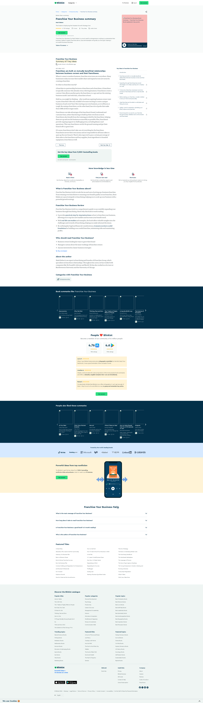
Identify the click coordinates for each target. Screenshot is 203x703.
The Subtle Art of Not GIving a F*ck (63, 627)
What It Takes (121, 574)
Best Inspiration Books (121, 622)
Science (87, 613)
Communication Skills (90, 624)
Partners (141, 677)
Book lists (104, 671)
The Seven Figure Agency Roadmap (127, 563)
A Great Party (59, 548)
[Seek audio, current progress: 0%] (135, 46)
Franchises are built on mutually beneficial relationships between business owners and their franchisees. (132, 77)
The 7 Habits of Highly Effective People (64, 604)
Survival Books (119, 637)
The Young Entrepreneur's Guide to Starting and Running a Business (130, 567)
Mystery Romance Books (121, 646)
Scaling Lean (90, 571)
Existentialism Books (120, 657)
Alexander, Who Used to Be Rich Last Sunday (67, 551)
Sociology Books (119, 652)
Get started (144, 3)
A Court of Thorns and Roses (92, 635)
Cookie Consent (101, 691)
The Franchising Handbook (125, 554)
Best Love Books (119, 604)
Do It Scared (59, 571)
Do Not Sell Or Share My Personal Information (126, 691)
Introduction (123, 72)
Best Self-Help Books (120, 607)
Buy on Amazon (62, 251)
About (141, 671)
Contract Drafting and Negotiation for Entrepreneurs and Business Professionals (69, 567)
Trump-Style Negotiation (124, 571)
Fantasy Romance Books (121, 635)
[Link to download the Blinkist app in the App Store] (60, 682)
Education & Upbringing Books (62, 649)
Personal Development (91, 599)
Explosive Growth (60, 574)
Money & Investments (90, 622)
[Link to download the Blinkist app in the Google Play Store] (71, 682)
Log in (135, 3)
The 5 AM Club (58, 602)
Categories (71, 3)
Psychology (88, 602)
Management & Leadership (91, 610)
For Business (125, 3)
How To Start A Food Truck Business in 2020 (98, 551)
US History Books (119, 649)
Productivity (88, 604)
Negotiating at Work (92, 563)
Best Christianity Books (121, 599)
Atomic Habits (58, 599)
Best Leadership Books (121, 610)
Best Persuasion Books (121, 624)
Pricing (119, 671)
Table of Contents (61, 45)
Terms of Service (82, 691)
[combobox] (60, 695)
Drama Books (118, 640)
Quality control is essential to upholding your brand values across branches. (131, 108)
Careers (141, 674)
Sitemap (66, 691)
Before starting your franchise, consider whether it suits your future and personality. (132, 97)
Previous (61, 145)
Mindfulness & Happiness (91, 619)
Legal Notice (73, 691)
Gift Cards (120, 677)
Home (57, 11)
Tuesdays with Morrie (90, 640)
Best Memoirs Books (120, 602)
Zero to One (58, 616)
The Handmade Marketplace (125, 557)
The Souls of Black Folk (91, 652)
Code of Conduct (143, 679)
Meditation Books (59, 640)
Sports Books (58, 652)
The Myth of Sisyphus (90, 657)
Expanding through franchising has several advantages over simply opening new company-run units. (132, 84)
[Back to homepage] (59, 3)
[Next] (145, 310)
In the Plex (89, 554)
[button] (101, 513)
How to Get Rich (91, 548)
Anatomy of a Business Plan (63, 554)
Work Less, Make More (124, 577)
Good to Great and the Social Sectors (65, 577)
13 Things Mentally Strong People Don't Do (65, 620)
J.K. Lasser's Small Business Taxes (95, 557)
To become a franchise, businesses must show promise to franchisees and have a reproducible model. (132, 91)
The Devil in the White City (92, 646)
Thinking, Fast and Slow (61, 613)
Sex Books (57, 655)
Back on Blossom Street (62, 557)
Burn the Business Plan (61, 563)
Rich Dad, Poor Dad (60, 607)
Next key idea (104, 145)
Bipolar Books (119, 660)
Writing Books (58, 637)
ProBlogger (90, 568)
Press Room (142, 682)
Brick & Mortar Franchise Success (64, 560)
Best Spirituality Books (121, 613)
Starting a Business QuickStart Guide (96, 574)
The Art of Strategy (123, 548)
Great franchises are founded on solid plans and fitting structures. (132, 103)
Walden (87, 649)
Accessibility (110, 691)
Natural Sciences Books (60, 635)
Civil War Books (119, 643)
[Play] (124, 45)
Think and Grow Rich (60, 624)
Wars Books (58, 657)
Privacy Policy (91, 691)
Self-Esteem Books (120, 655)
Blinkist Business (122, 674)
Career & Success (89, 607)
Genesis (87, 660)
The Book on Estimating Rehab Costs (127, 551)
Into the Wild (88, 643)
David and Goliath (89, 655)
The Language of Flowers (124, 560)
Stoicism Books (58, 646)
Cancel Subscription (123, 682)
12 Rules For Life (59, 610)
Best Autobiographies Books (122, 616)
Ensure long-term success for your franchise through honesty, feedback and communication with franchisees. (132, 114)
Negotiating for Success (93, 566)
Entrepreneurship (73, 11)
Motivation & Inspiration (91, 616)
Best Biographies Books (121, 619)
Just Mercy (87, 637)
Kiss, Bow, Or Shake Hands (94, 560)
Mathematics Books (59, 643)
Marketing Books (59, 660)
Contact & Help (122, 679)
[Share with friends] (146, 12)
